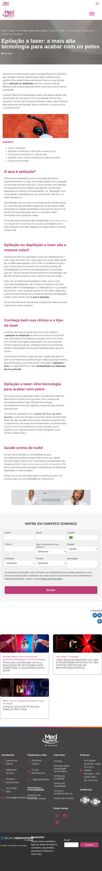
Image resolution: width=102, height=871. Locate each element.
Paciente (8, 53)
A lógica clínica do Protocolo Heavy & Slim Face (21, 708)
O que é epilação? (16, 148)
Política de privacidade (60, 784)
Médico (15, 657)
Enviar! (51, 590)
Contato (58, 761)
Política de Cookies (64, 798)
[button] (71, 537)
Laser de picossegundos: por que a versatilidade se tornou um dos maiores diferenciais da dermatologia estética (77, 663)
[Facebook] (64, 815)
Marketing (7, 657)
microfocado (8, 659)
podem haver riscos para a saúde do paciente (37, 464)
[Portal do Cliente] (28, 762)
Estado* (71, 544)
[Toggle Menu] (91, 13)
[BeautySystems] (29, 779)
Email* (39, 533)
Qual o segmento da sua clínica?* (47, 545)
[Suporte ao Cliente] (2, 762)
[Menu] (97, 3)
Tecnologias (40, 659)
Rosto (31, 659)
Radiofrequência (21, 659)
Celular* (71, 533)
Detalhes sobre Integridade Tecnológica (62, 768)
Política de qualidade (59, 777)
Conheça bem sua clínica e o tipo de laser (27, 154)
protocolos (33, 701)
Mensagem (72, 558)
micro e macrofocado (28, 657)
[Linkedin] (57, 822)
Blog (11, 30)
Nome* (8, 533)
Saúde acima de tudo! (18, 161)
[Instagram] (57, 815)
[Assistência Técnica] (2, 771)
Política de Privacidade (51, 579)
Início (4, 30)
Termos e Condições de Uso (63, 792)
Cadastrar (89, 845)
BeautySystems (41, 779)
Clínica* (8, 544)
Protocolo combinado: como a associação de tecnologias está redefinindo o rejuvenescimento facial (24, 666)
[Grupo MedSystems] (28, 771)
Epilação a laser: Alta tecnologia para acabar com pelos (34, 157)
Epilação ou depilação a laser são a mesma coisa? (32, 151)
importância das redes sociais (32, 30)
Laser (58, 657)
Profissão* (9, 558)
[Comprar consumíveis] (2, 780)
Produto (39, 558)
